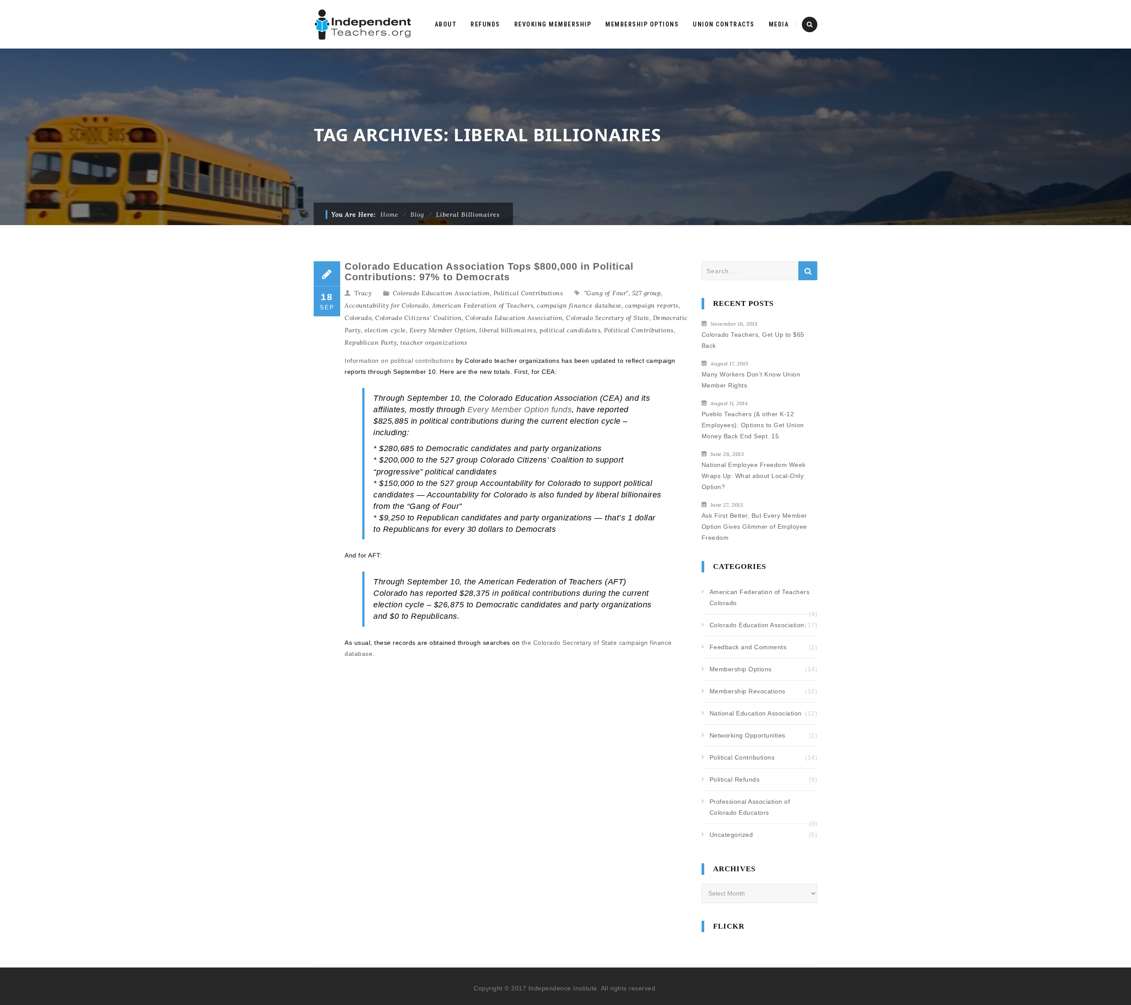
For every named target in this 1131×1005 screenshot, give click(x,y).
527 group (646, 293)
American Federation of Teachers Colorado (760, 597)
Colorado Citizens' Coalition (418, 318)
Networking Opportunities (748, 735)
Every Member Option (443, 330)
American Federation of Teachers (483, 305)
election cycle (385, 330)
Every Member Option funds (519, 409)
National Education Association (756, 713)
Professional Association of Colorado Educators (750, 807)
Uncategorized (731, 834)
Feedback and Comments (748, 647)
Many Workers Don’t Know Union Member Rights (751, 380)
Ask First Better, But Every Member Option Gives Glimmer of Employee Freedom (754, 526)
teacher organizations (433, 342)
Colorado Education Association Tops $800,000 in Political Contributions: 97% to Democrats (489, 271)
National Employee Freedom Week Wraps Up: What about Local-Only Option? (754, 475)
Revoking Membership (553, 24)
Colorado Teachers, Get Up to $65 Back (753, 340)
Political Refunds (735, 779)
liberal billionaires (507, 330)
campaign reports (652, 305)
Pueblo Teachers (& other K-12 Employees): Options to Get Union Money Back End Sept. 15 (753, 425)
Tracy (363, 293)
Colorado (358, 318)
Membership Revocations (748, 691)
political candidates (569, 330)
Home (389, 214)
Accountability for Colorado (387, 305)
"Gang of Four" (606, 293)
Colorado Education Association (441, 293)
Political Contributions (528, 293)
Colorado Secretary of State (607, 318)
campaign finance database (579, 305)
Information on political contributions (399, 360)
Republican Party (371, 342)
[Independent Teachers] (363, 24)
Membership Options (741, 669)
